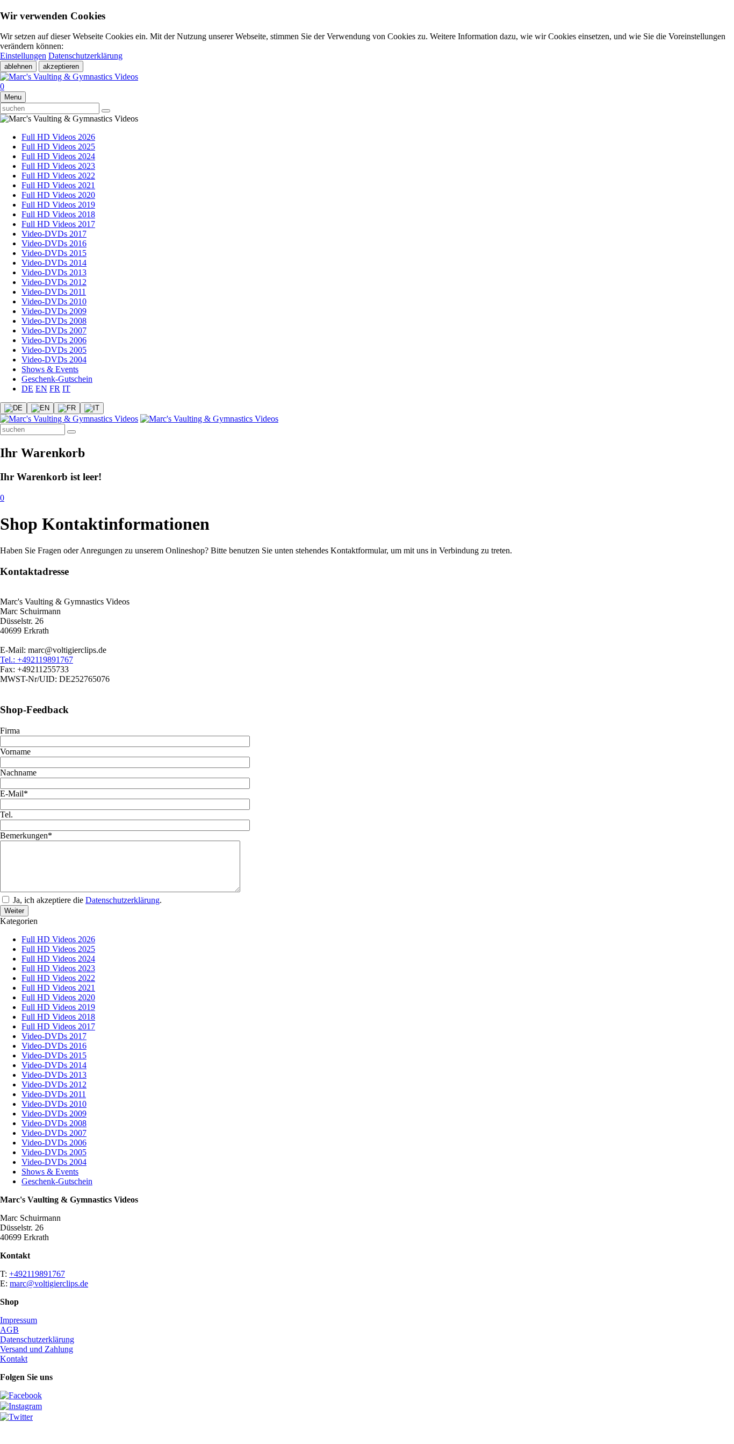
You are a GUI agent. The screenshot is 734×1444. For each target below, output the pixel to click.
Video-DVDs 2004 (54, 359)
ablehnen (18, 66)
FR (54, 388)
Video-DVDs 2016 (54, 243)
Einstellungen (23, 55)
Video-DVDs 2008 (54, 320)
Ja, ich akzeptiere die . (86, 900)
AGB (9, 1329)
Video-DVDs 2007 (54, 330)
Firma (10, 730)
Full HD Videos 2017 (58, 224)
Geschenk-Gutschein (56, 378)
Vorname (15, 751)
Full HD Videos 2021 (58, 185)
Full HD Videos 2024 (58, 156)
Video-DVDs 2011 (53, 291)
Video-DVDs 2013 (54, 272)
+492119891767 (37, 1273)
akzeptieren (61, 66)
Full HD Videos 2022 (58, 175)
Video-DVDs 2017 (54, 233)
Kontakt (13, 1358)
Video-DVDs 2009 (54, 311)
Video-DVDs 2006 (54, 340)
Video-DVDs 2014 (54, 262)
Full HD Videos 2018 (58, 214)
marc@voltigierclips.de (49, 1283)
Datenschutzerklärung (85, 55)
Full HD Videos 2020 (58, 195)
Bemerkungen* (26, 835)
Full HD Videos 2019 (58, 204)
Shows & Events (49, 369)
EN (41, 388)
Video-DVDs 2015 (54, 253)
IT (66, 388)
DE (27, 388)
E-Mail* (14, 793)
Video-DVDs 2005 (54, 349)
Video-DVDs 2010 (54, 301)
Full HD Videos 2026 (58, 136)
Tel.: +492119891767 (36, 659)
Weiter (14, 911)
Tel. (6, 814)
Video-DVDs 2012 (54, 282)
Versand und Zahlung (36, 1349)
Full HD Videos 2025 (58, 146)
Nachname (18, 772)
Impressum (18, 1320)
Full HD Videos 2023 (58, 165)
